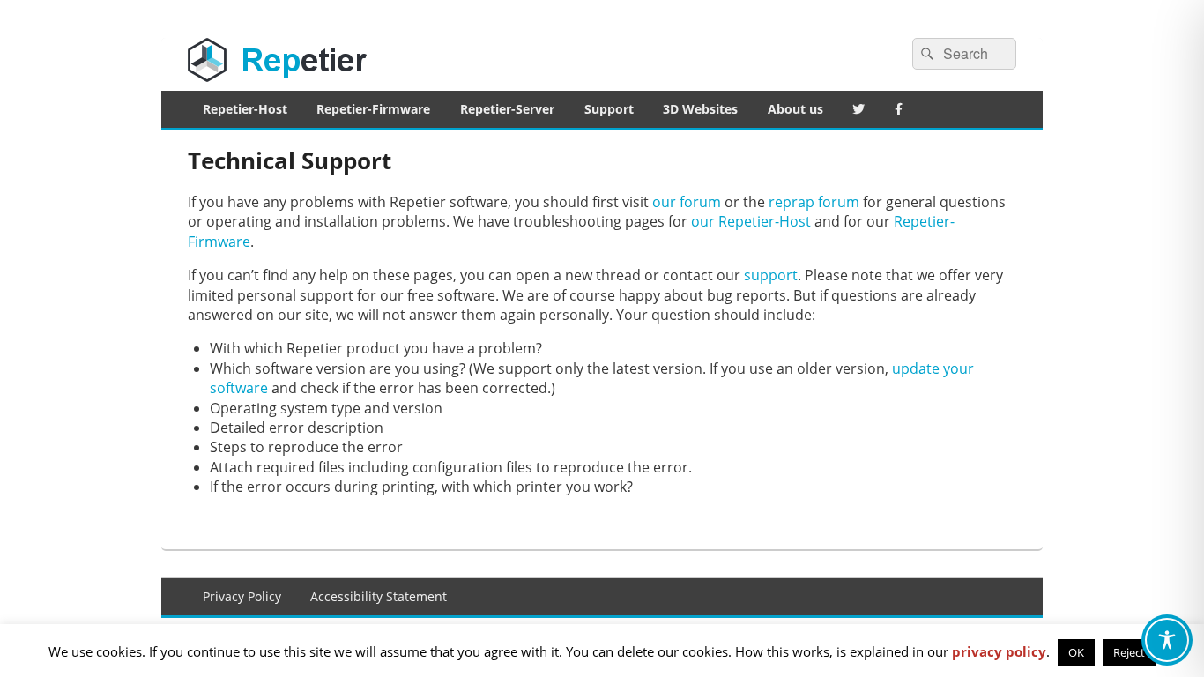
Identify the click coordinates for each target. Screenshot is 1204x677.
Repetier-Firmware (373, 108)
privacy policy (999, 651)
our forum (686, 202)
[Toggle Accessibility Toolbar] (1167, 640)
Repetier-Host (245, 108)
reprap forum (814, 202)
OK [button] (1076, 652)
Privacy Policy (242, 596)
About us (795, 108)
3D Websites (700, 108)
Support (609, 108)
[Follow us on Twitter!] (859, 109)
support (771, 275)
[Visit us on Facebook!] (899, 109)
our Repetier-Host (751, 221)
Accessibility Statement (378, 596)
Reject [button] (1129, 652)
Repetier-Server (507, 108)
